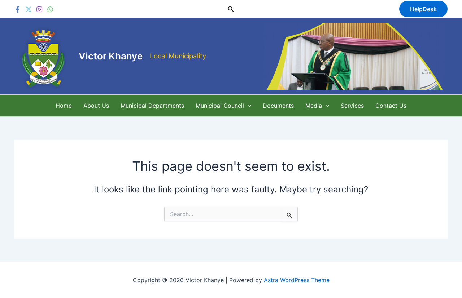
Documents (278, 105)
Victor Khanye (111, 56)
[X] (28, 9)
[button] (231, 9)
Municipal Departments (152, 105)
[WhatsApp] (50, 9)
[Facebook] (17, 9)
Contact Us (390, 105)
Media (313, 105)
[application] (247, 105)
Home (64, 105)
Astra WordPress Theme (297, 280)
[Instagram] (39, 9)
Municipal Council (220, 105)
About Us (96, 105)
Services (352, 105)
